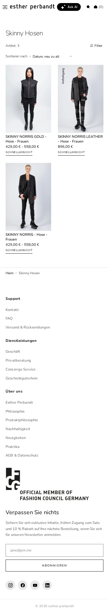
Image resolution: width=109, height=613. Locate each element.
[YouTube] (35, 585)
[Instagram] (10, 585)
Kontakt (12, 309)
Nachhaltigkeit (18, 428)
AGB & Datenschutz (22, 455)
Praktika (13, 446)
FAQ (9, 318)
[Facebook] (22, 585)
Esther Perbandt (19, 402)
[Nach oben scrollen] (96, 605)
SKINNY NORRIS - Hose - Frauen (27, 231)
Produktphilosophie (22, 420)
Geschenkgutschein (21, 378)
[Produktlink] (27, 109)
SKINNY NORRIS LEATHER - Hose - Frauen (77, 136)
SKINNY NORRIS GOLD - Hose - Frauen (26, 136)
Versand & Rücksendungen (28, 327)
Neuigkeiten (16, 437)
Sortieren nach (16, 56)
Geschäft (13, 351)
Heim (9, 266)
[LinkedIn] (47, 585)
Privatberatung (18, 360)
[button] (5, 7)
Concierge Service (20, 369)
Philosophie (15, 411)
